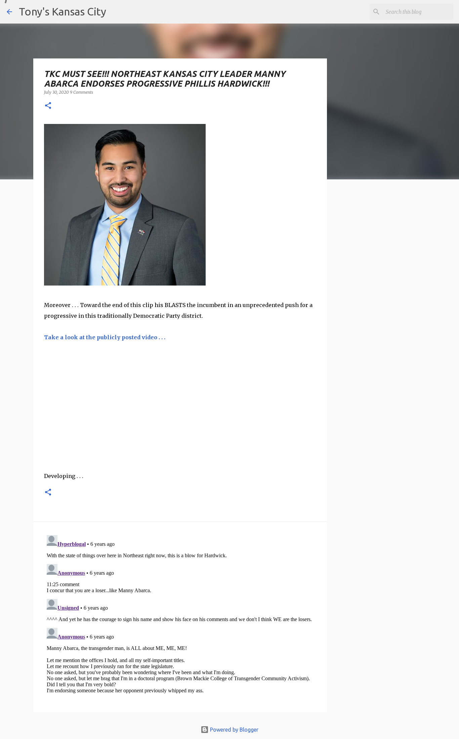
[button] (48, 106)
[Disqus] (180, 616)
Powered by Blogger (233, 730)
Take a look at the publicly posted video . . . (104, 337)
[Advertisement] (382, 300)
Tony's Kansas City (62, 11)
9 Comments (81, 92)
